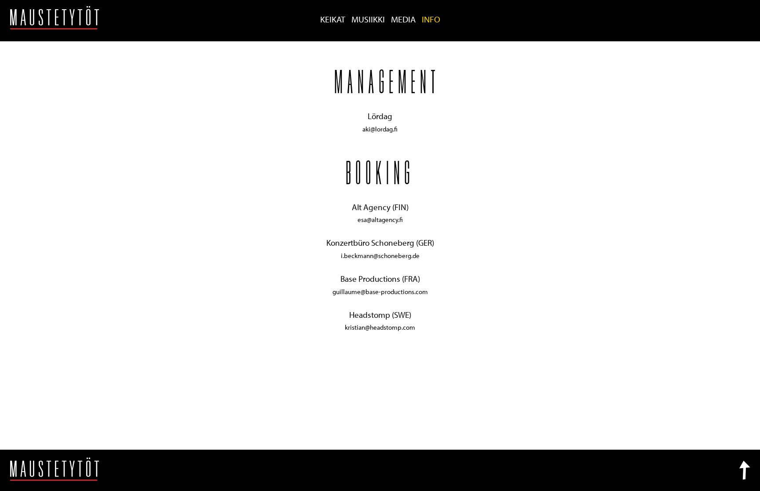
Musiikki (368, 19)
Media (403, 19)
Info (431, 19)
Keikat (332, 19)
